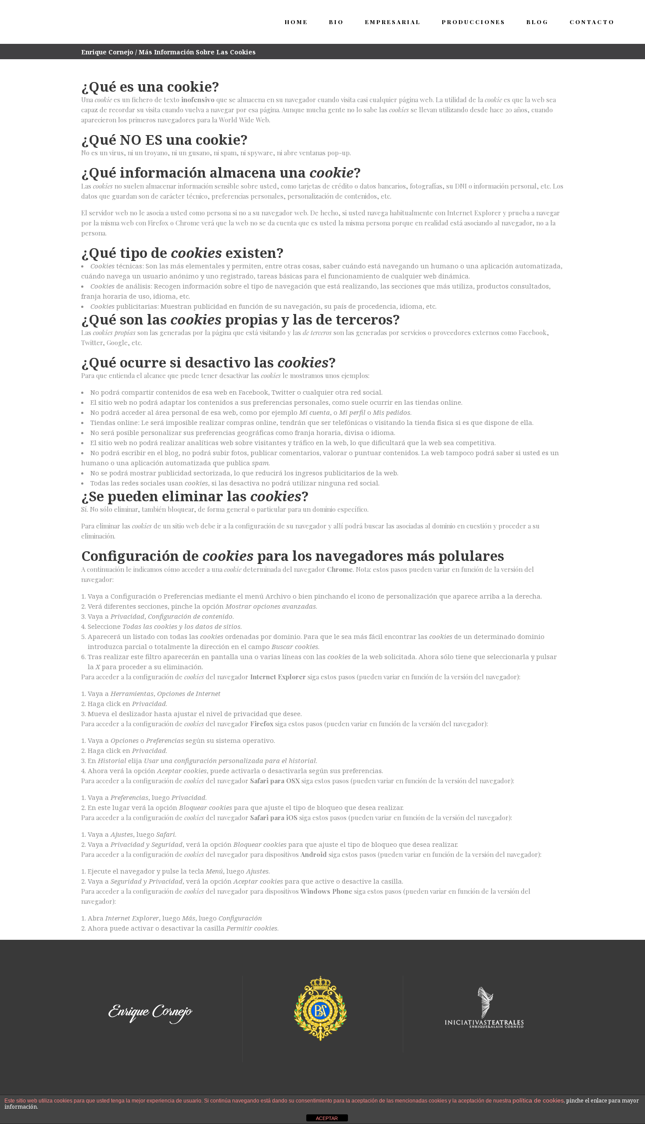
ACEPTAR (327, 1118)
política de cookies (538, 1100)
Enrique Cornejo (107, 52)
